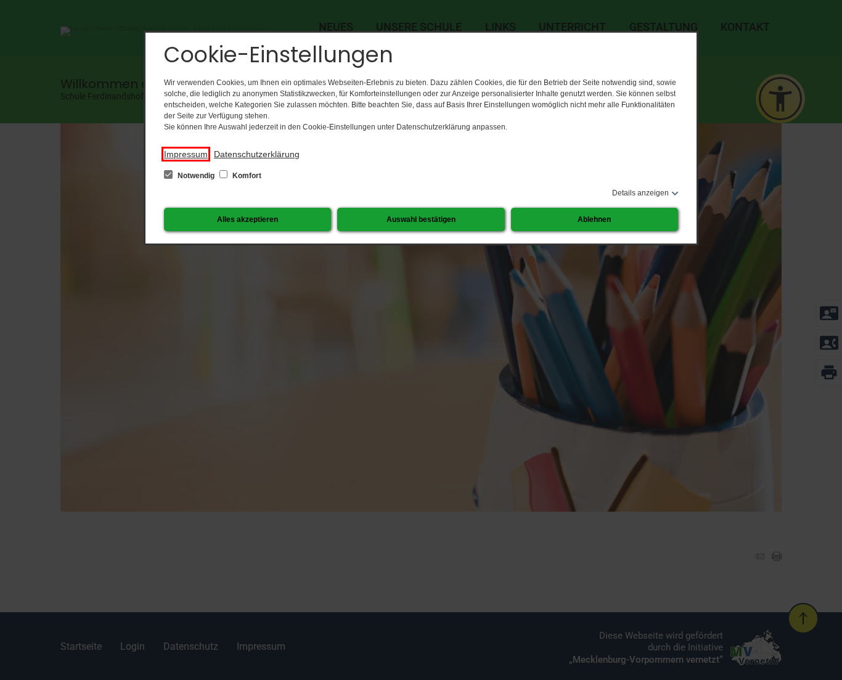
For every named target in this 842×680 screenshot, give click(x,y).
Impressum (186, 154)
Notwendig (196, 175)
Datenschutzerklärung (257, 154)
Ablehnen (594, 219)
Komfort (246, 175)
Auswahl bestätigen (421, 219)
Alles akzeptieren (247, 219)
